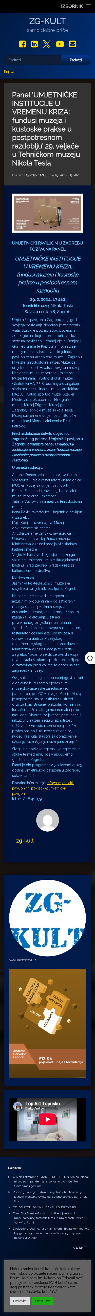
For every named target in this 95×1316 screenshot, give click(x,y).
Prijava (9, 72)
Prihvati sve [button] (42, 1301)
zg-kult (60, 175)
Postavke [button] (20, 1301)
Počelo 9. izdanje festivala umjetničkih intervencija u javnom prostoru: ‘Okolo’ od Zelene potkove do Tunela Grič (50, 1196)
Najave (80, 1248)
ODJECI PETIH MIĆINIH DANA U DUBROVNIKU (45, 1207)
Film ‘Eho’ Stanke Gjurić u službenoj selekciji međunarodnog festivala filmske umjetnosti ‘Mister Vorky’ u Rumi (48, 1218)
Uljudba (74, 175)
